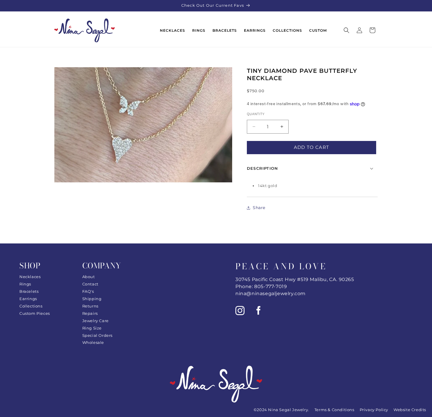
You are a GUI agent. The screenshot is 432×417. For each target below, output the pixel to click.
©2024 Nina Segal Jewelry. (281, 409)
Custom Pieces (34, 313)
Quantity (255, 114)
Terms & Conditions (334, 409)
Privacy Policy (374, 409)
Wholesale (93, 342)
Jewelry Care (95, 320)
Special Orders (97, 335)
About (88, 276)
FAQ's (88, 291)
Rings (25, 284)
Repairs (90, 313)
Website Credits (410, 409)
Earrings (28, 298)
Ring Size (92, 328)
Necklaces (30, 276)
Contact (90, 284)
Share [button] (259, 207)
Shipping (92, 298)
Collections (31, 306)
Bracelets (28, 291)
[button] (346, 30)
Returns (90, 306)
